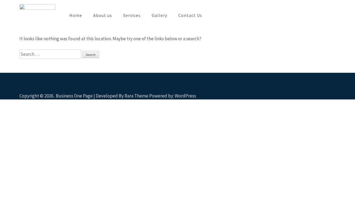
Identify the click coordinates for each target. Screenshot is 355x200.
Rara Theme (136, 96)
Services (132, 15)
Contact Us (190, 15)
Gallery (159, 15)
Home (75, 15)
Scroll (318, 87)
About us (102, 15)
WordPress (185, 96)
